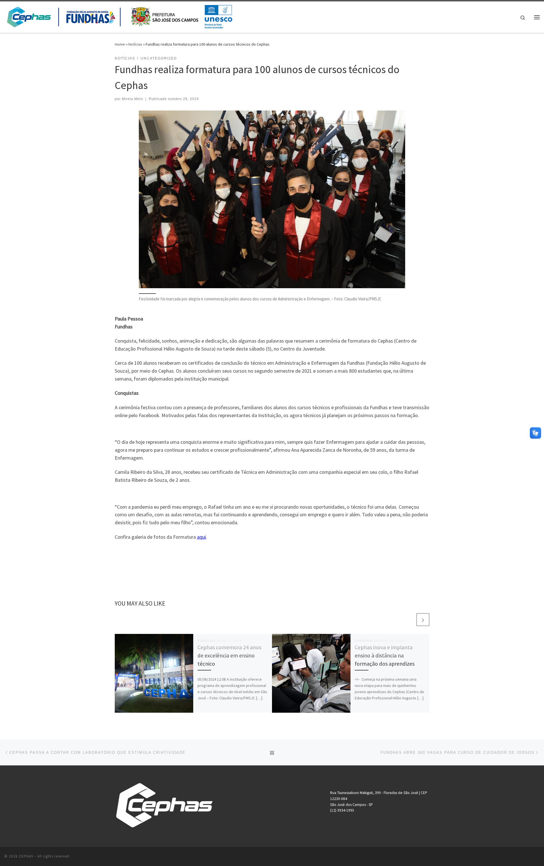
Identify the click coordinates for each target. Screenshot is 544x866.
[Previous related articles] (409, 619)
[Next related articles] (422, 619)
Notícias (135, 44)
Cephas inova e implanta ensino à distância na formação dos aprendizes (385, 655)
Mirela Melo (132, 99)
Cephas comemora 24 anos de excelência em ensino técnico (229, 655)
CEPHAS (26, 856)
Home (120, 44)
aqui (201, 537)
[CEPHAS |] (119, 16)
